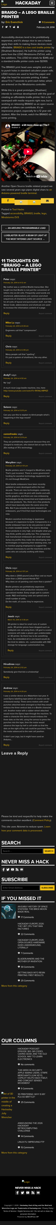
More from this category (14, 985)
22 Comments (27, 934)
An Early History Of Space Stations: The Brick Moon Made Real (33, 909)
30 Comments (27, 967)
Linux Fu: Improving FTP (31, 1142)
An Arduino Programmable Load (25, 228)
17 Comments (27, 917)
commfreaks (10, 434)
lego (44, 213)
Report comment (45, 314)
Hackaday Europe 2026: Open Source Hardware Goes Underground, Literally (31, 944)
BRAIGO (18, 47)
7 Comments (26, 953)
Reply (6, 313)
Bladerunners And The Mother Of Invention (31, 960)
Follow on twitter (8, 869)
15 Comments (27, 1147)
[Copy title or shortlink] (18, 27)
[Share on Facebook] (2, 27)
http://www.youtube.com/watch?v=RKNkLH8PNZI (26, 390)
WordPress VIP (33, 1217)
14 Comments (27, 1136)
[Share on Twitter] (6, 27)
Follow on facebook (3, 869)
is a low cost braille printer (36, 47)
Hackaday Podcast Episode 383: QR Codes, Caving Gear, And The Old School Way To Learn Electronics (32, 1053)
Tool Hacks (18, 209)
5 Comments (26, 1088)
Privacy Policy (47, 1208)
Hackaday (28, 3)
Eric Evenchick (14, 22)
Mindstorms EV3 (10, 217)
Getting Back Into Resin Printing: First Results (31, 974)
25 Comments (27, 980)
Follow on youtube (12, 869)
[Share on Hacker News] (10, 27)
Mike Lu (10, 322)
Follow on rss (17, 869)
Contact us (22, 869)
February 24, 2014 (46, 27)
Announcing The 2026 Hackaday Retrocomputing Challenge (30, 1127)
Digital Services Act (25, 1211)
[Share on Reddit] (14, 27)
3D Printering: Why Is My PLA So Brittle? (31, 1095)
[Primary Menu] (52, 3)
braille (37, 213)
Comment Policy (42, 820)
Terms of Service (9, 1211)
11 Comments (48, 22)
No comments (27, 1064)
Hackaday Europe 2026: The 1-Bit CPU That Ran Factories (31, 926)
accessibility (16, 213)
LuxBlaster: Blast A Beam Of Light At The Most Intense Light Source (25, 237)
